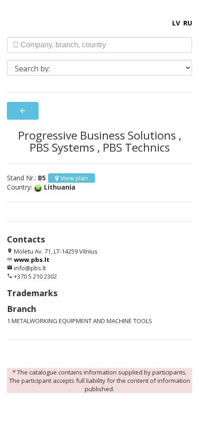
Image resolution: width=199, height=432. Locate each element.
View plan (74, 178)
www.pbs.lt (32, 259)
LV (176, 23)
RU (187, 23)
